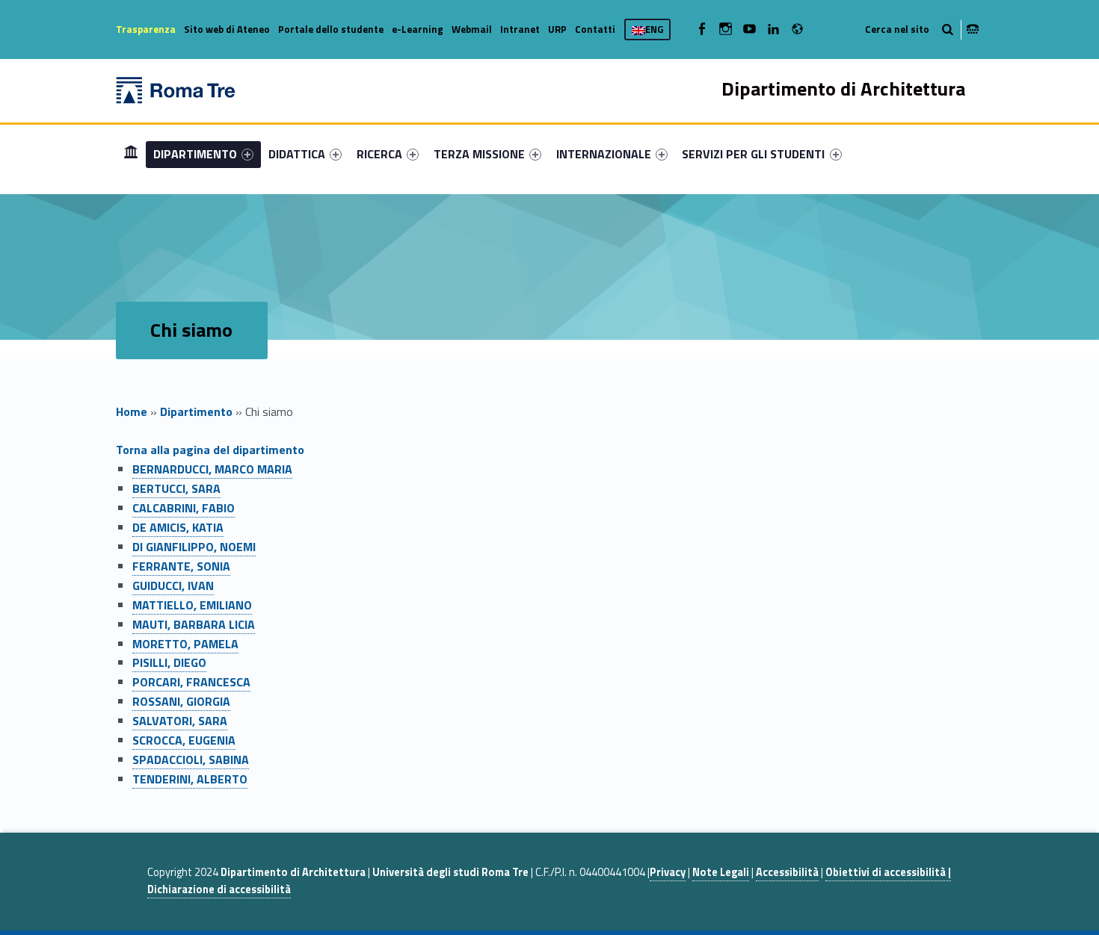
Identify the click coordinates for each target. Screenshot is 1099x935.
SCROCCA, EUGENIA (184, 740)
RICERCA (379, 154)
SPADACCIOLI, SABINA (190, 759)
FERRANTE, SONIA (181, 566)
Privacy (668, 872)
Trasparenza (146, 29)
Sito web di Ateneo (227, 29)
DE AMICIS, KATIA (178, 527)
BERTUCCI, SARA (176, 488)
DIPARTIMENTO (195, 154)
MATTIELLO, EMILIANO (192, 605)
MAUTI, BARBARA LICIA (193, 624)
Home (131, 153)
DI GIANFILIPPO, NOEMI (194, 547)
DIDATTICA (296, 154)
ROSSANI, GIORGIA (181, 701)
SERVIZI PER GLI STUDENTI (753, 154)
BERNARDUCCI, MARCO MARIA (212, 469)
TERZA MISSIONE (479, 154)
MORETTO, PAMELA (185, 644)
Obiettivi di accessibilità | (888, 872)
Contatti (595, 29)
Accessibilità (787, 872)
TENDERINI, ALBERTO (189, 779)
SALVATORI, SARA (179, 721)
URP (557, 29)
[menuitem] (131, 154)
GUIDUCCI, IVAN (173, 585)
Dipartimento (196, 411)
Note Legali (720, 872)
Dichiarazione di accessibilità (219, 889)
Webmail (472, 29)
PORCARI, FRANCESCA (191, 682)
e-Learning (417, 29)
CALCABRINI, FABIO (183, 508)
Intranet (520, 29)
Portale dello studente (331, 29)
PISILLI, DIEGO (169, 662)
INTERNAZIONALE (603, 154)
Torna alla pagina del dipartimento (210, 450)
